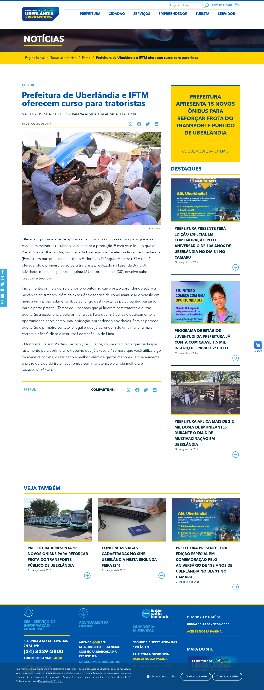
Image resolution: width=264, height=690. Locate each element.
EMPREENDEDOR (172, 14)
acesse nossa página (150, 659)
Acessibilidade (222, 5)
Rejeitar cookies (196, 676)
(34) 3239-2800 (43, 652)
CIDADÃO (117, 14)
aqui (58, 658)
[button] (130, 124)
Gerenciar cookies (163, 676)
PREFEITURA (90, 14)
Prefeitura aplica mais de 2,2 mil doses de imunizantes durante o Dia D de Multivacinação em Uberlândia (204, 433)
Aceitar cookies (227, 676)
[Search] (206, 5)
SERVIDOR (226, 14)
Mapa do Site (200, 649)
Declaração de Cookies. (50, 681)
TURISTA (202, 14)
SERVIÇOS (141, 14)
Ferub (29, 85)
